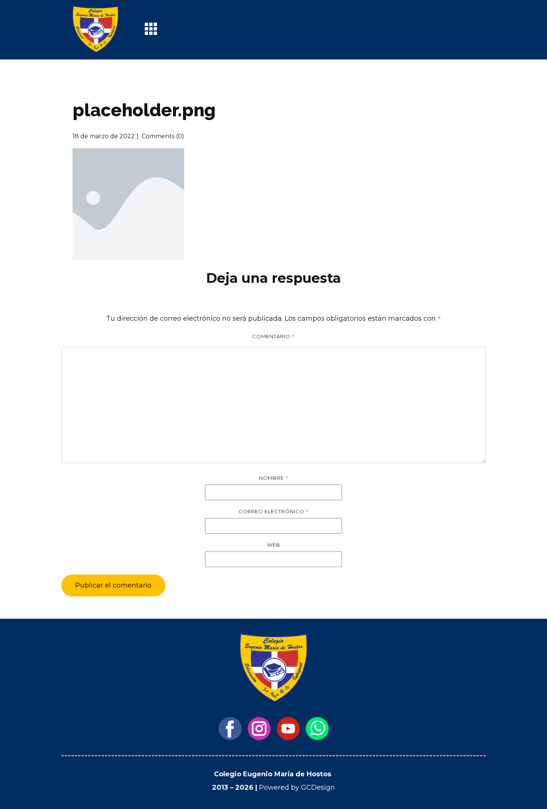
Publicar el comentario (113, 585)
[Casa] (95, 29)
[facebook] (230, 728)
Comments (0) (162, 136)
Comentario (273, 336)
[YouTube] (288, 728)
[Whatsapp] (317, 728)
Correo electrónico (274, 511)
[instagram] (259, 728)
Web (273, 545)
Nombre (273, 478)
